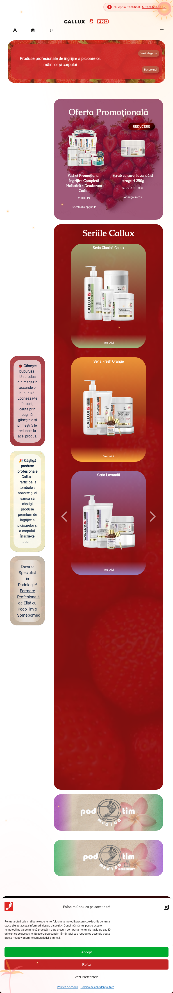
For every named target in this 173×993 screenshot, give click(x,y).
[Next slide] (152, 516)
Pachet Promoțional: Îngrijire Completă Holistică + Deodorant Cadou (84, 183)
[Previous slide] (64, 516)
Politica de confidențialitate (97, 987)
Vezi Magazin (149, 53)
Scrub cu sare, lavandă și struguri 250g (133, 178)
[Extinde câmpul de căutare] (51, 30)
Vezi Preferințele (86, 977)
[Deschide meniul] (161, 30)
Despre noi (150, 69)
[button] (166, 907)
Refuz (86, 964)
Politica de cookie (67, 987)
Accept (86, 952)
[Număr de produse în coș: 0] (32, 30)
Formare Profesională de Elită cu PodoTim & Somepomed (28, 603)
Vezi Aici (108, 342)
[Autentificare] (14, 30)
